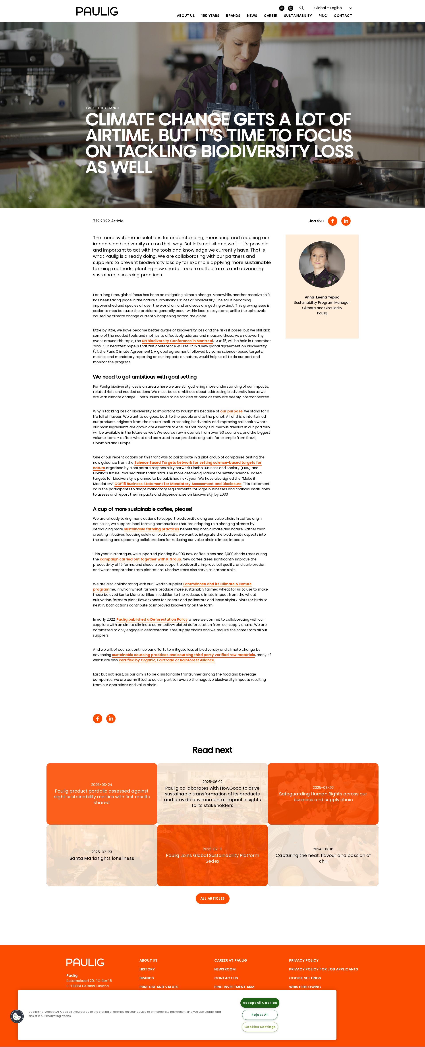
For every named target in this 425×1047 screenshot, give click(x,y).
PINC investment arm (234, 986)
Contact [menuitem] (343, 15)
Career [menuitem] (270, 15)
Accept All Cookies (260, 1003)
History (147, 969)
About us (148, 960)
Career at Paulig (230, 960)
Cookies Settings (260, 1027)
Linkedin (346, 221)
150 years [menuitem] (210, 15)
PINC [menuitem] (323, 15)
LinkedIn (281, 8)
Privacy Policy (304, 960)
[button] (17, 1016)
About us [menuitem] (186, 15)
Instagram (290, 8)
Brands (146, 978)
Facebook (332, 221)
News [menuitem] (252, 15)
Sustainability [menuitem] (298, 15)
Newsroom (225, 969)
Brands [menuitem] (233, 15)
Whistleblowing (305, 986)
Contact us (226, 978)
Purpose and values (158, 986)
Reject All (260, 1014)
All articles (212, 898)
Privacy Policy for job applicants (323, 969)
